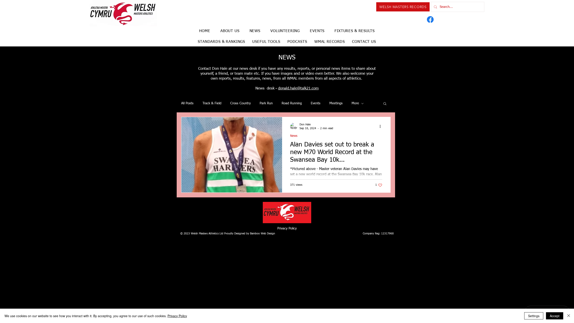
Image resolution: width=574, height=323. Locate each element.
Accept (554, 316)
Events (315, 103)
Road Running (292, 103)
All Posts (187, 103)
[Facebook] (430, 19)
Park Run (266, 103)
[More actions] (381, 126)
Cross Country (240, 103)
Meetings (336, 103)
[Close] (568, 315)
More (355, 103)
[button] (385, 104)
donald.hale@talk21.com (298, 88)
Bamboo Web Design (262, 233)
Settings (533, 316)
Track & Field (211, 103)
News (293, 135)
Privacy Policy (287, 228)
